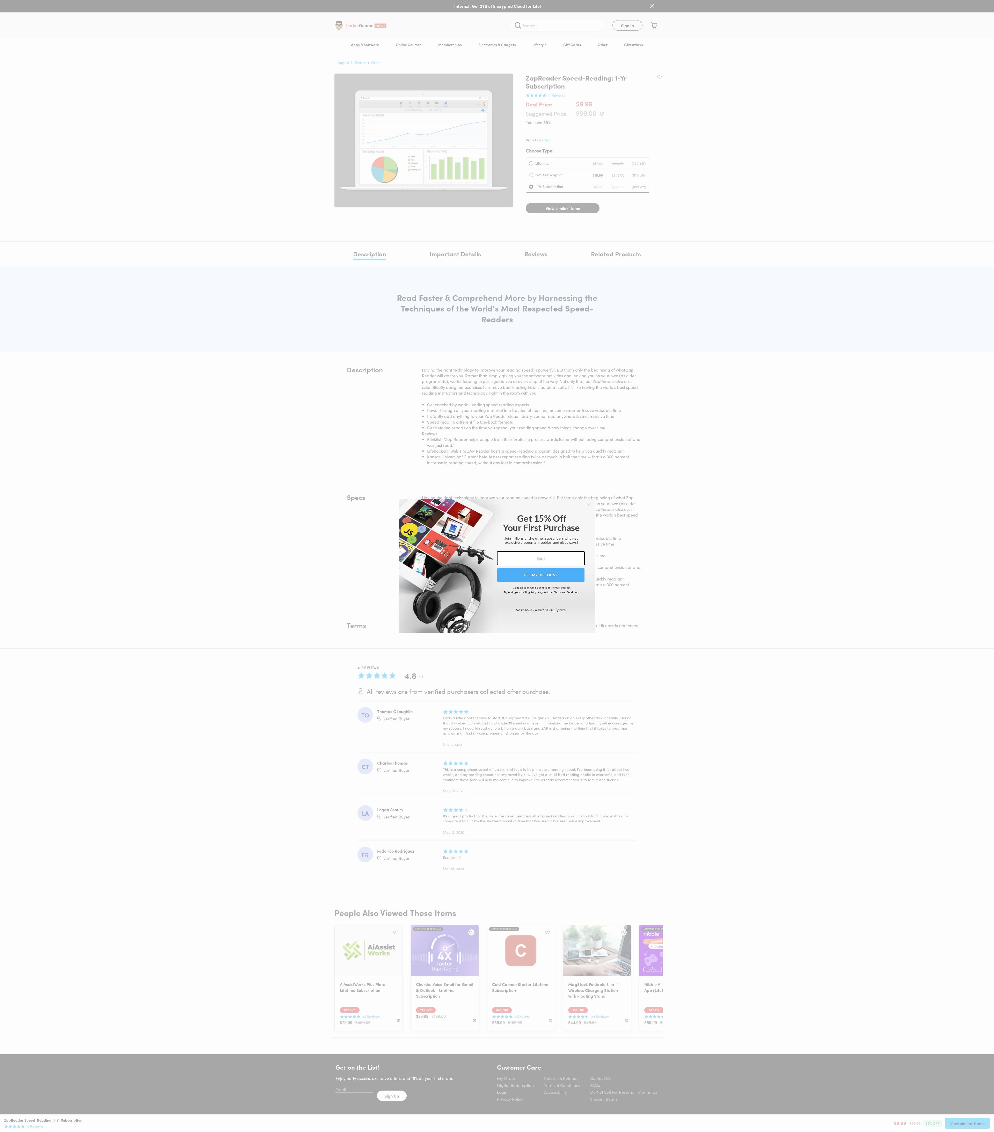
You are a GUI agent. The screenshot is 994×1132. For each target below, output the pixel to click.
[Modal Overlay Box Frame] (497, 566)
